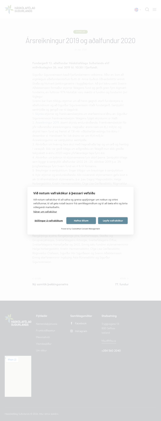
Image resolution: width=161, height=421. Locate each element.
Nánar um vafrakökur (45, 211)
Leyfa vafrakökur (113, 220)
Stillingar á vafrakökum (49, 220)
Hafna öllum (81, 220)
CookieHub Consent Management (86, 228)
